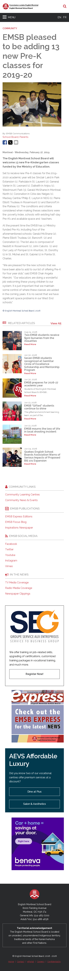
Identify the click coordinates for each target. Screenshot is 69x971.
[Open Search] (64, 6)
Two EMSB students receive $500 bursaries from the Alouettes (41, 337)
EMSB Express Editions (18, 516)
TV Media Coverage (17, 582)
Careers (40, 961)
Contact (20, 961)
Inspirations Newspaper (19, 527)
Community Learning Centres (22, 494)
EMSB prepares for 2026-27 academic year (41, 384)
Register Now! (34, 674)
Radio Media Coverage (18, 588)
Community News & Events (21, 500)
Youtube (10, 555)
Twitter (9, 549)
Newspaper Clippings (17, 593)
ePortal (30, 961)
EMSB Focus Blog (15, 522)
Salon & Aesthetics (34, 803)
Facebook (11, 544)
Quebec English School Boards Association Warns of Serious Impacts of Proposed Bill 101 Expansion (42, 456)
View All (56, 323)
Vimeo (9, 566)
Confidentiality (54, 961)
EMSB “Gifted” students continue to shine (39, 407)
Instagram (11, 560)
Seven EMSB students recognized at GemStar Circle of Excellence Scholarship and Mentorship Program (41, 363)
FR (64, 17)
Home (11, 961)
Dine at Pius (34, 791)
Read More (30, 344)
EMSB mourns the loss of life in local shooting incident (42, 430)
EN (59, 17)
